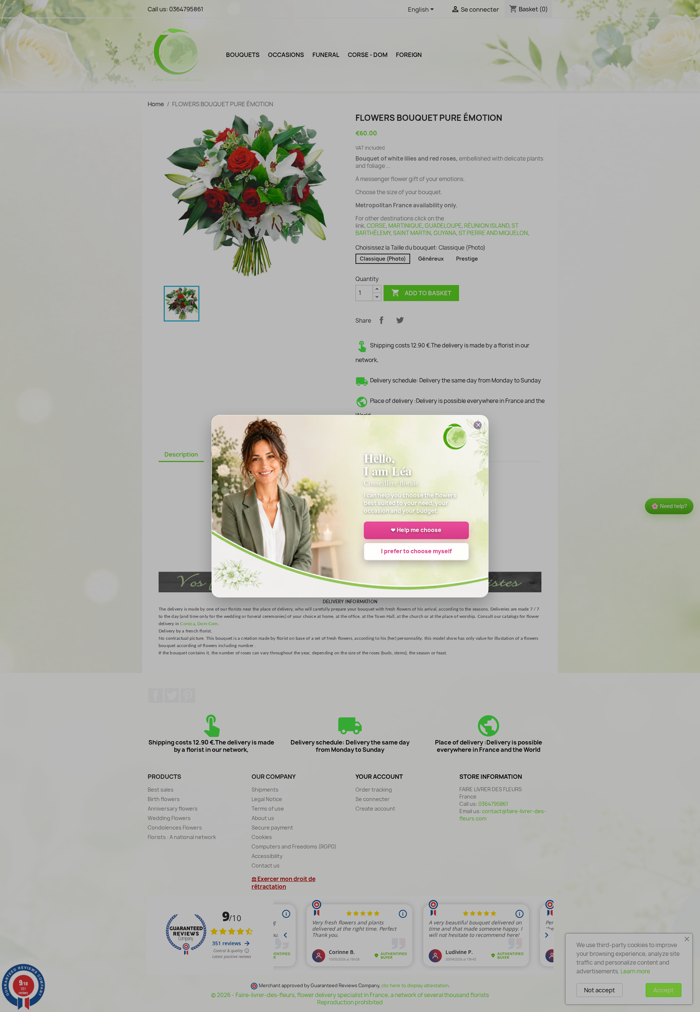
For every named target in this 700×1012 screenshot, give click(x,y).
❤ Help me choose (416, 530)
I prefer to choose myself (416, 551)
